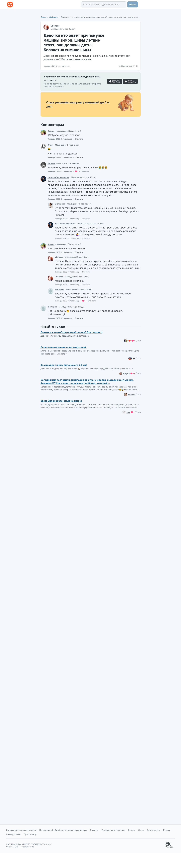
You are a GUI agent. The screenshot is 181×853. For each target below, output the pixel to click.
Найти (132, 4)
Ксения (51, 131)
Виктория (59, 289)
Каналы (131, 830)
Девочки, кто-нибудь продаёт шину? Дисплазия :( (71, 332)
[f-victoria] (50, 291)
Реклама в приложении (112, 830)
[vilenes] (50, 258)
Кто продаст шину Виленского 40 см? (63, 364)
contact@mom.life (26, 847)
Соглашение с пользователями (21, 830)
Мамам (166, 830)
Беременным (153, 830)
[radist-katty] (50, 205)
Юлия (50, 145)
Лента (43, 17)
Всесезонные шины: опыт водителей (63, 346)
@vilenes (53, 17)
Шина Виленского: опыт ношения (61, 400)
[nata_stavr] (43, 179)
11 (137, 66)
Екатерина (60, 204)
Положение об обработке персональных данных (63, 830)
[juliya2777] (43, 146)
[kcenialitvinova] (43, 132)
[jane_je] (43, 165)
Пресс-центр (30, 834)
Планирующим (13, 834)
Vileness (55, 25)
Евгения (51, 163)
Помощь (94, 830)
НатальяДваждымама (58, 177)
